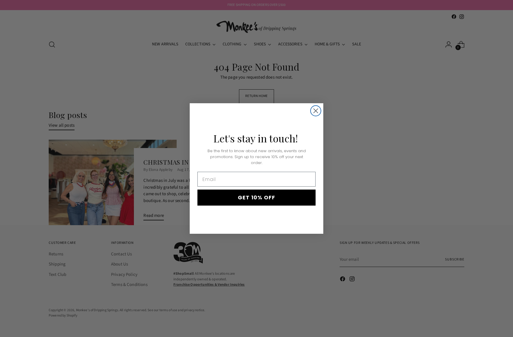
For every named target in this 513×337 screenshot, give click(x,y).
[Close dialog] (316, 111)
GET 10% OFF (256, 197)
